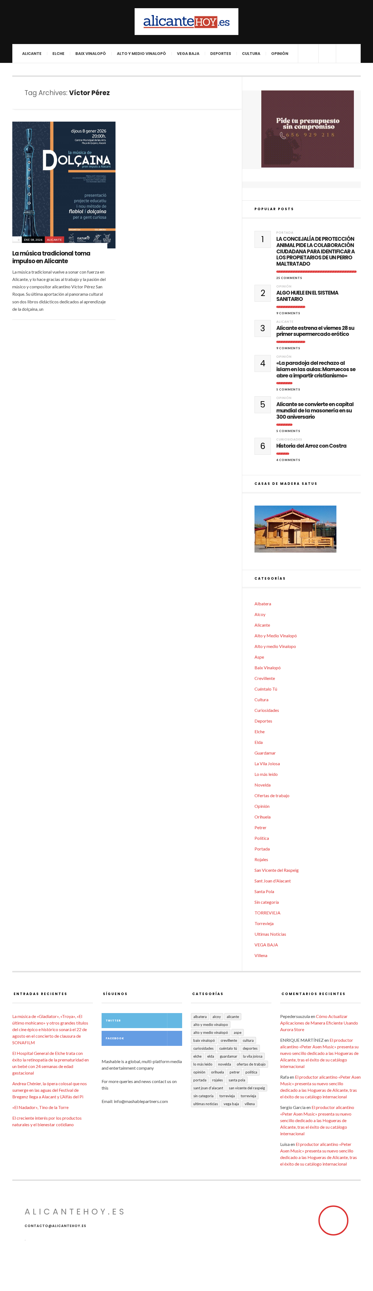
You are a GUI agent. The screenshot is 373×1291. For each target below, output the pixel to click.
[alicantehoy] (186, 21)
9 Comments (288, 313)
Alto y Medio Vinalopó (141, 53)
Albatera (262, 603)
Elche (58, 53)
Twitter (113, 1021)
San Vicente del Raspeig (276, 870)
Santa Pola (264, 891)
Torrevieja (264, 923)
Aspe (259, 656)
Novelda (262, 784)
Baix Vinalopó (90, 53)
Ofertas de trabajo (271, 795)
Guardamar (265, 752)
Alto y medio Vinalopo (275, 646)
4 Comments (288, 460)
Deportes (220, 53)
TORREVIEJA (267, 912)
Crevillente (264, 678)
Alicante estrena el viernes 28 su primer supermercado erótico (315, 331)
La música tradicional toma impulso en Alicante (51, 257)
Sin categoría (266, 902)
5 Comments (288, 389)
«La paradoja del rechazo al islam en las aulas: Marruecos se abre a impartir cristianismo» (316, 369)
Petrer (260, 827)
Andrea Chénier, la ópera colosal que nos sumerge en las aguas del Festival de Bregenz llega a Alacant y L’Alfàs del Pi (49, 1090)
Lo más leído (266, 774)
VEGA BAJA (188, 53)
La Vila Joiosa (267, 763)
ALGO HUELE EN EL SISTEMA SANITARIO (307, 296)
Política (261, 838)
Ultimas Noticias (270, 934)
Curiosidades (289, 439)
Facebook (115, 1038)
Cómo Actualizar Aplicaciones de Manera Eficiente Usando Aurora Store (319, 1023)
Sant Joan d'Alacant (272, 880)
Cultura (251, 53)
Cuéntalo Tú (265, 688)
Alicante (32, 53)
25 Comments (289, 278)
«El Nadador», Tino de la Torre (40, 1107)
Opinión (279, 53)
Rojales (261, 859)
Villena (260, 955)
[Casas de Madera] (307, 532)
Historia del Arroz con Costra (311, 446)
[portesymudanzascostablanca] (307, 129)
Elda (258, 742)
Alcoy (259, 614)
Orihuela (262, 816)
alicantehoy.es (76, 1211)
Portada (285, 232)
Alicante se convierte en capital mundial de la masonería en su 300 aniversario (315, 410)
